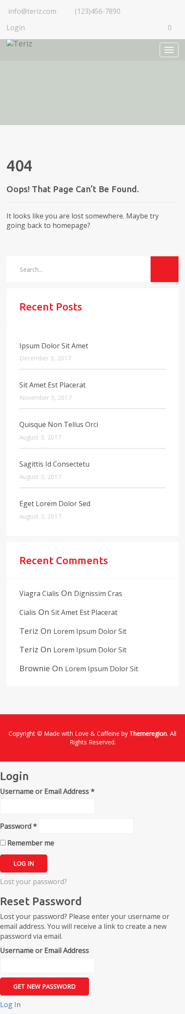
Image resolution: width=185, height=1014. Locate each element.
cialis (27, 612)
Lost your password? (33, 881)
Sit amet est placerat (52, 385)
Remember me (30, 843)
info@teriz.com (32, 11)
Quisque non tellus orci (58, 424)
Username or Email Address (47, 791)
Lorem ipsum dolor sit (89, 631)
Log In (10, 1004)
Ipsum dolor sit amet (53, 345)
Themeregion (148, 733)
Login (15, 27)
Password (18, 826)
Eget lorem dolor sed (54, 503)
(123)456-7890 (97, 11)
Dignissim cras (98, 593)
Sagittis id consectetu (54, 464)
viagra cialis (39, 593)
